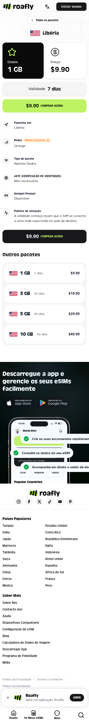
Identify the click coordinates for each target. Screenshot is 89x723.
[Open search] (81, 715)
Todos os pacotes (47, 20)
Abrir (77, 697)
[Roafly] (18, 7)
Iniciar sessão (71, 6)
